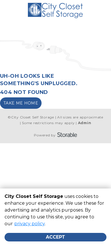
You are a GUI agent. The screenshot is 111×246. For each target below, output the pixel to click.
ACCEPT (55, 237)
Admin (84, 123)
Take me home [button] (20, 103)
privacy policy (29, 223)
